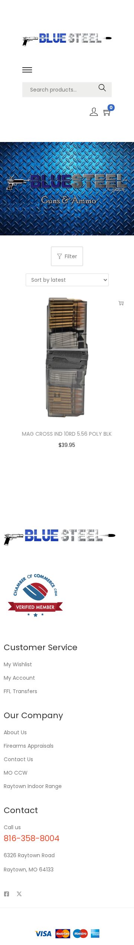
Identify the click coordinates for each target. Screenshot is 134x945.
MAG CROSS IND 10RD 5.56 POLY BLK (67, 434)
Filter (71, 256)
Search (102, 89)
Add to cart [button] (121, 303)
